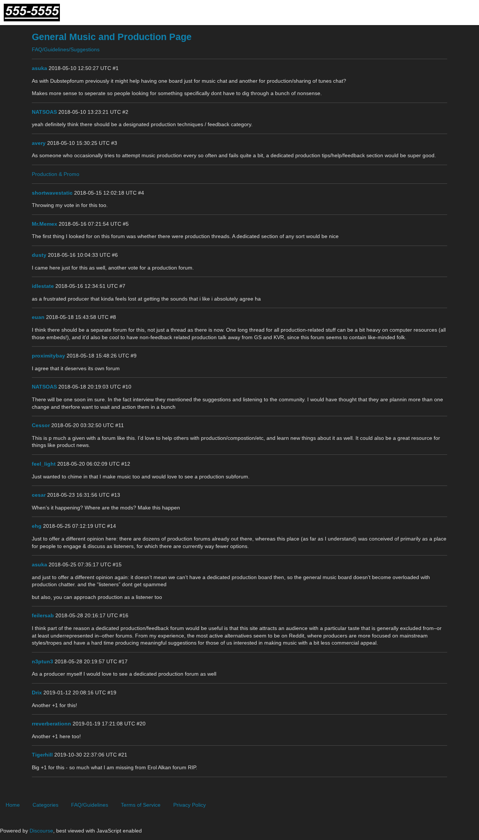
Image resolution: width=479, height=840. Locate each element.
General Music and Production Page (112, 37)
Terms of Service (141, 805)
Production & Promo (55, 174)
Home (13, 805)
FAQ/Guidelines (89, 805)
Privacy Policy (189, 805)
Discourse (41, 831)
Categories (45, 805)
